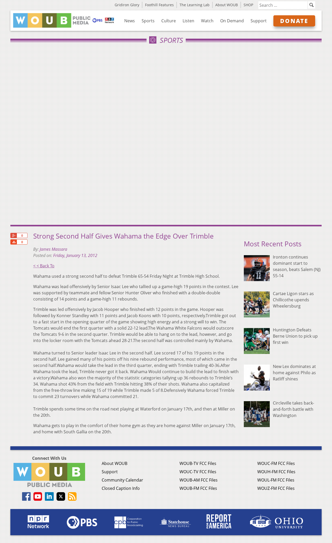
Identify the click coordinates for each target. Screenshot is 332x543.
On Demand (232, 21)
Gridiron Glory (127, 4)
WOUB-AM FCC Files (198, 480)
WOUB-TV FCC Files (197, 463)
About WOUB (226, 4)
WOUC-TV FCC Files (197, 472)
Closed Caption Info (121, 488)
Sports (148, 21)
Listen (188, 21)
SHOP (248, 4)
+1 (13, 235)
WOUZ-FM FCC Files (276, 488)
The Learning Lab (194, 4)
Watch (207, 21)
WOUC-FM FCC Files (276, 463)
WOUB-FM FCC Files (198, 488)
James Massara (53, 249)
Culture (168, 21)
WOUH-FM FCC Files (276, 472)
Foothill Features (159, 4)
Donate (294, 21)
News (129, 21)
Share (13, 242)
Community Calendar (122, 480)
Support (259, 21)
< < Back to (43, 266)
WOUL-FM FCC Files (275, 480)
